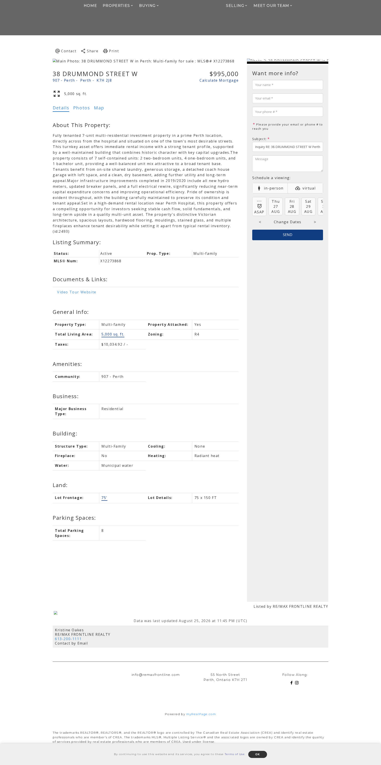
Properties (116, 6)
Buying (147, 6)
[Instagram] (297, 683)
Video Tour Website (76, 292)
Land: (60, 485)
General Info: (71, 311)
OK (257, 754)
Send (287, 234)
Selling (235, 6)
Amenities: (67, 364)
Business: (66, 396)
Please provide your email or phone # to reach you (287, 126)
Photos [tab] (81, 108)
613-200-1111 (68, 638)
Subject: (259, 139)
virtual (309, 188)
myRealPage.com (201, 714)
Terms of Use (235, 754)
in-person (273, 188)
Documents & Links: (80, 279)
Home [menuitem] (90, 6)
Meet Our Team (271, 6)
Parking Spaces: (74, 517)
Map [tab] (99, 108)
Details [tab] (61, 108)
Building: (65, 433)
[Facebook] (292, 683)
